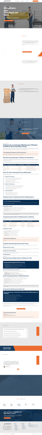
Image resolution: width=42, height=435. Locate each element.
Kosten (4, 218)
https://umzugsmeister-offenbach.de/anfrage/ (11, 315)
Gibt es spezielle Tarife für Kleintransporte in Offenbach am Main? (10, 331)
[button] (15, 329)
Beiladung (4, 225)
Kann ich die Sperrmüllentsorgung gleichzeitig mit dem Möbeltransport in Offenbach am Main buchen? (14, 329)
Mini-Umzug (4, 222)
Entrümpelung (7, 187)
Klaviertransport (11, 226)
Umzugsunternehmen (10, 154)
